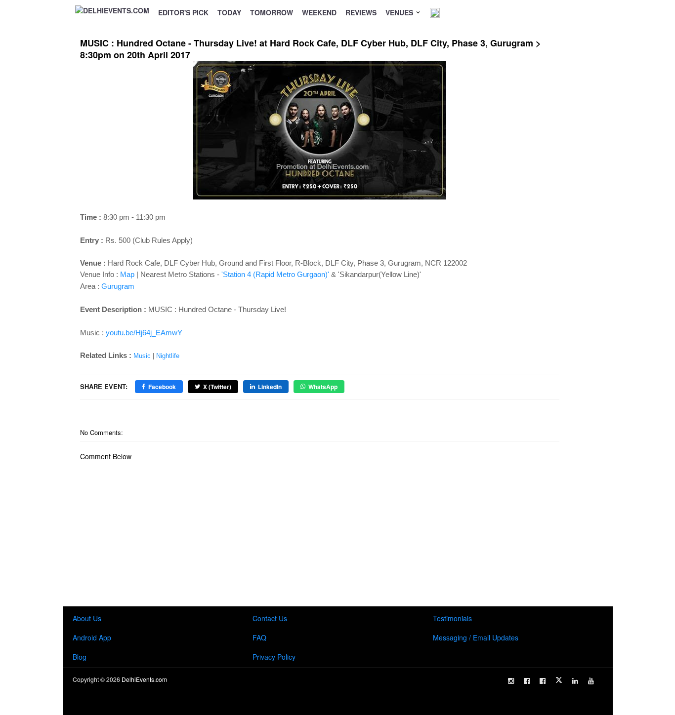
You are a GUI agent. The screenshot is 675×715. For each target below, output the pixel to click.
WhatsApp (323, 386)
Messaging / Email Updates (475, 637)
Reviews (361, 12)
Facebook (162, 386)
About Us (87, 618)
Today (229, 12)
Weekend (319, 12)
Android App (92, 637)
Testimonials (452, 618)
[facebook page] (527, 680)
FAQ (259, 637)
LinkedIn (270, 386)
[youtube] (591, 680)
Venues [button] (400, 12)
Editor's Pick (183, 12)
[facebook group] (543, 680)
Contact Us (270, 618)
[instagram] (511, 680)
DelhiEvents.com (144, 679)
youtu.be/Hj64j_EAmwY (144, 332)
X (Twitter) (217, 386)
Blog (79, 657)
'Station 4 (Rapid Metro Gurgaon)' (275, 274)
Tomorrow (271, 12)
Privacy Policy (274, 657)
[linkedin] (575, 680)
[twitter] (558, 679)
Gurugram (117, 286)
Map (127, 274)
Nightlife (167, 355)
